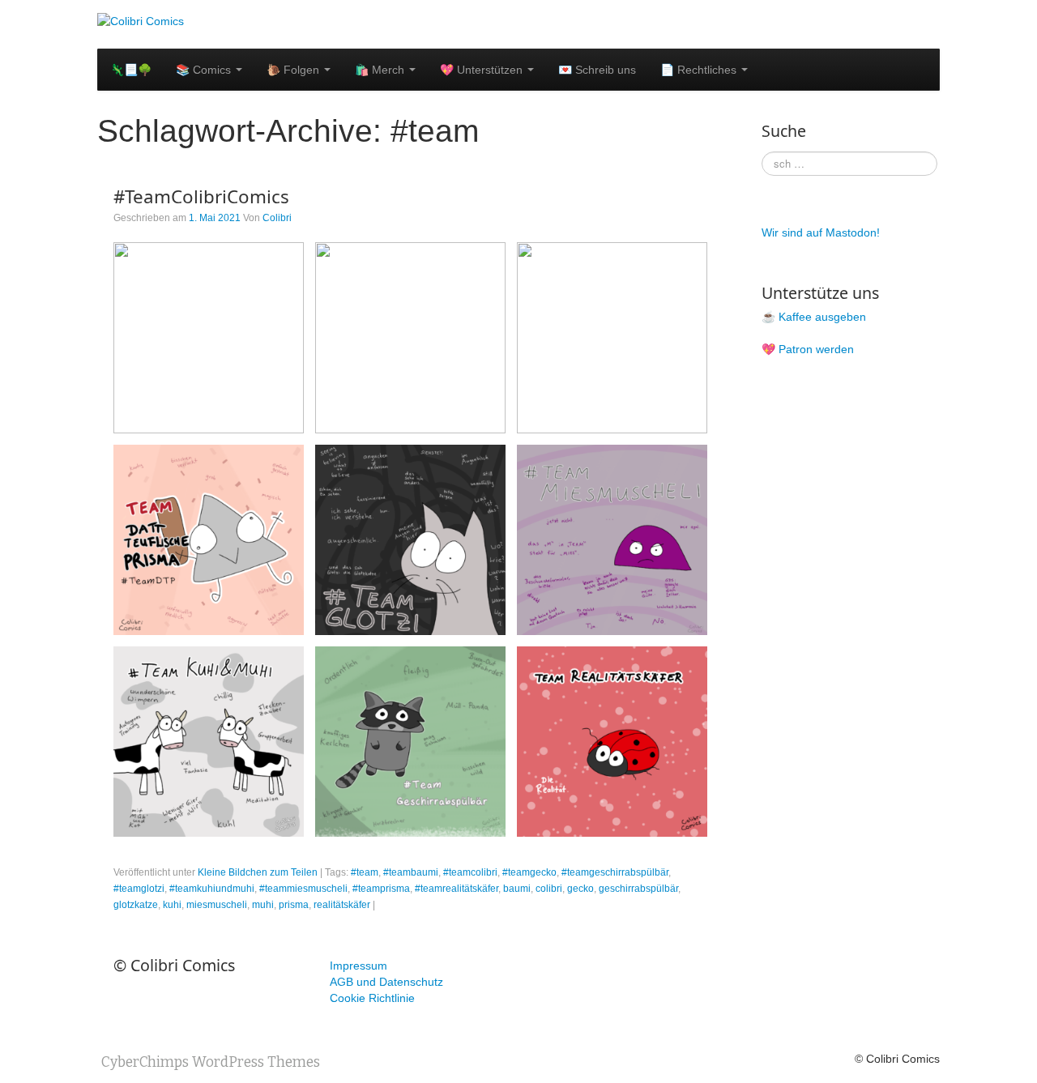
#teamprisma (381, 888)
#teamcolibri (470, 872)
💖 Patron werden (808, 349)
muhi (263, 904)
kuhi (172, 904)
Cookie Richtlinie (372, 997)
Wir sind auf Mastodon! (821, 232)
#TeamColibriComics (201, 196)
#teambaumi (410, 872)
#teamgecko (529, 872)
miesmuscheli (216, 904)
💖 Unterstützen (483, 69)
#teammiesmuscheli (303, 888)
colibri (549, 888)
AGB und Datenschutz (386, 981)
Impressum (358, 965)
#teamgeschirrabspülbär (614, 872)
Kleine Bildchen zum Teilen (258, 872)
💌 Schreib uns (597, 69)
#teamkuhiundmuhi (211, 888)
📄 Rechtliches (700, 69)
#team (364, 872)
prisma (294, 904)
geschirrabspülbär (638, 888)
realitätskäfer (342, 904)
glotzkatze (135, 904)
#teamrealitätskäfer (456, 888)
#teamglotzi (138, 888)
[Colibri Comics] (140, 20)
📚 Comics (205, 69)
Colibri (277, 218)
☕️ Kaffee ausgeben (814, 316)
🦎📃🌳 (130, 69)
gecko (580, 888)
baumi (517, 888)
